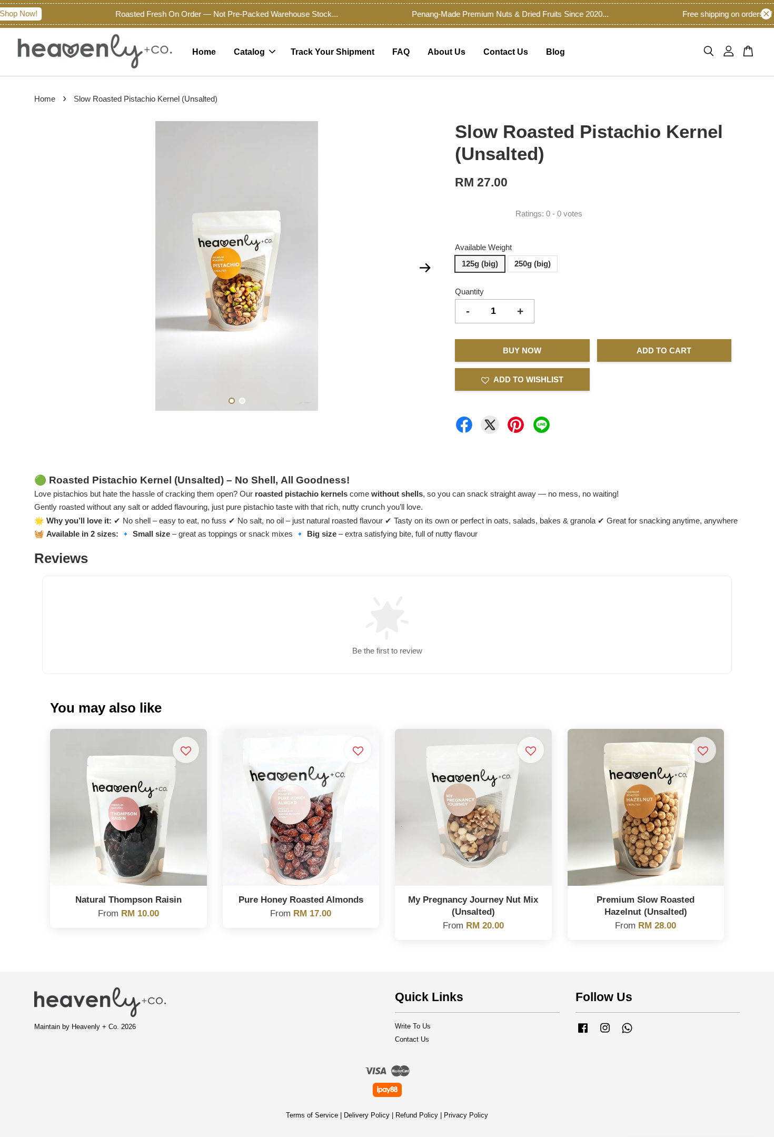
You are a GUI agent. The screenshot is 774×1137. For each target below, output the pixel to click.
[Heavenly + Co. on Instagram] (605, 1033)
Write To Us (413, 1026)
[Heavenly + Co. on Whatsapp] (627, 1033)
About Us (446, 51)
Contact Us (505, 51)
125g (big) (480, 263)
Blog (555, 51)
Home (204, 51)
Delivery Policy (367, 1115)
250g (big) (532, 263)
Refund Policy (416, 1115)
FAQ (401, 51)
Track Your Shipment (332, 51)
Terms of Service (312, 1115)
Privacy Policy (466, 1115)
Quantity (469, 291)
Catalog (249, 51)
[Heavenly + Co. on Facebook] (582, 1033)
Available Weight (483, 247)
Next (425, 268)
